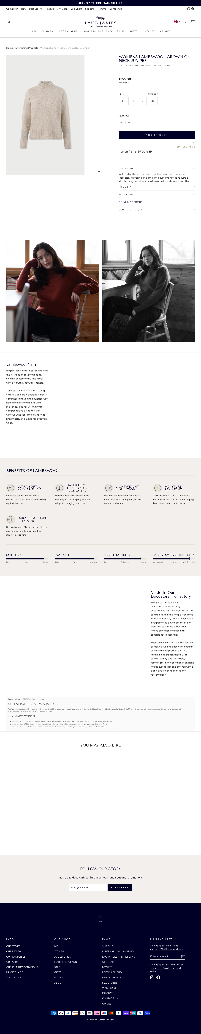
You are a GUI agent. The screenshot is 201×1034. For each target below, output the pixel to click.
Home (9, 47)
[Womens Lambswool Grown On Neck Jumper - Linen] (26, 836)
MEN (34, 31)
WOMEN (48, 31)
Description (126, 168)
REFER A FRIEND (112, 972)
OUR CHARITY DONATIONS (22, 967)
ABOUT (165, 31)
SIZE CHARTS (109, 982)
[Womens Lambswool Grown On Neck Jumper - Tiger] (30, 836)
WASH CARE (109, 987)
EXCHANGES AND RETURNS (118, 956)
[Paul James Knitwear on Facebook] (158, 977)
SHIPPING (108, 946)
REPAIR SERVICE (111, 977)
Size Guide (153, 94)
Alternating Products (26, 47)
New (23, 8)
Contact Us (115, 8)
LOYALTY (148, 31)
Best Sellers (35, 8)
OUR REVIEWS (14, 951)
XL (152, 100)
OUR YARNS (13, 961)
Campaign (12, 8)
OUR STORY (13, 946)
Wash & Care (126, 194)
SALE (120, 31)
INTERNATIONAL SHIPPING (118, 951)
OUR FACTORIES (15, 956)
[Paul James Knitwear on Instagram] (152, 977)
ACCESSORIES (69, 31)
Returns (102, 8)
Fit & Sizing (125, 186)
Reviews (49, 8)
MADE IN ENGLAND (98, 31)
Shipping (90, 8)
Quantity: (124, 115)
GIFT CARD (109, 961)
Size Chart (76, 8)
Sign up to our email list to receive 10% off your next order (167, 947)
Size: (139, 94)
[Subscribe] (183, 956)
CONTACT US (110, 998)
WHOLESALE (13, 977)
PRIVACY (107, 993)
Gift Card (62, 8)
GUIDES (106, 1003)
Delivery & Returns (130, 202)
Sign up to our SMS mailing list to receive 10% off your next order (166, 968)
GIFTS (133, 31)
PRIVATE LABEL (15, 972)
